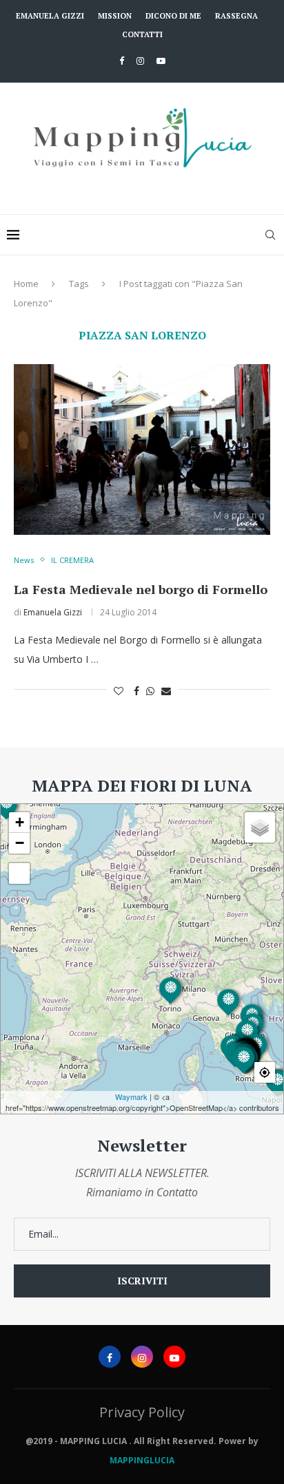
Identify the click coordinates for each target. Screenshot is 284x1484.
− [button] (19, 842)
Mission (115, 16)
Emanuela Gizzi (50, 16)
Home (26, 283)
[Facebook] (121, 60)
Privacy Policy (142, 1412)
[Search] (270, 235)
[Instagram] (140, 60)
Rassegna (236, 16)
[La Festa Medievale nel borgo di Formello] (142, 449)
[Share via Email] (166, 690)
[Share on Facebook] (136, 690)
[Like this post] (118, 690)
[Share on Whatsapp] (150, 690)
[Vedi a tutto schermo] (19, 873)
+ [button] (19, 822)
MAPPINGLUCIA (142, 1460)
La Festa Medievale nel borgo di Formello (140, 589)
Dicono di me (173, 16)
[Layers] (260, 827)
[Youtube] (160, 60)
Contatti (142, 34)
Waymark (131, 1096)
